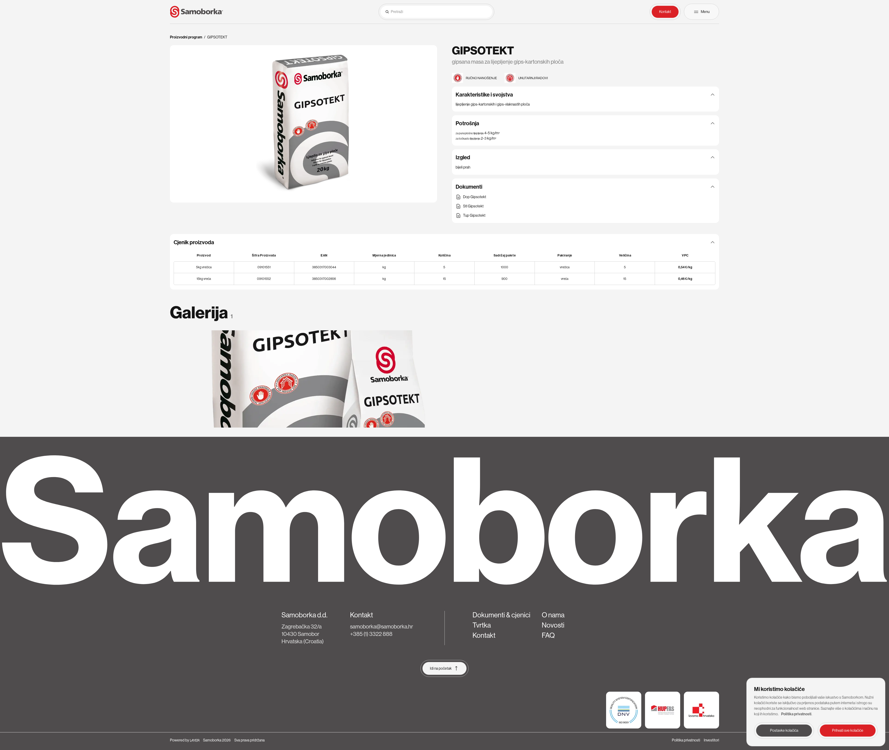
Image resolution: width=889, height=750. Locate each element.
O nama (553, 615)
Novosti (553, 625)
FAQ (548, 635)
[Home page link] (196, 12)
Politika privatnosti (686, 740)
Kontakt (484, 635)
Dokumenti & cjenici (501, 615)
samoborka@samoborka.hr (381, 626)
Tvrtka (482, 625)
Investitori (711, 740)
